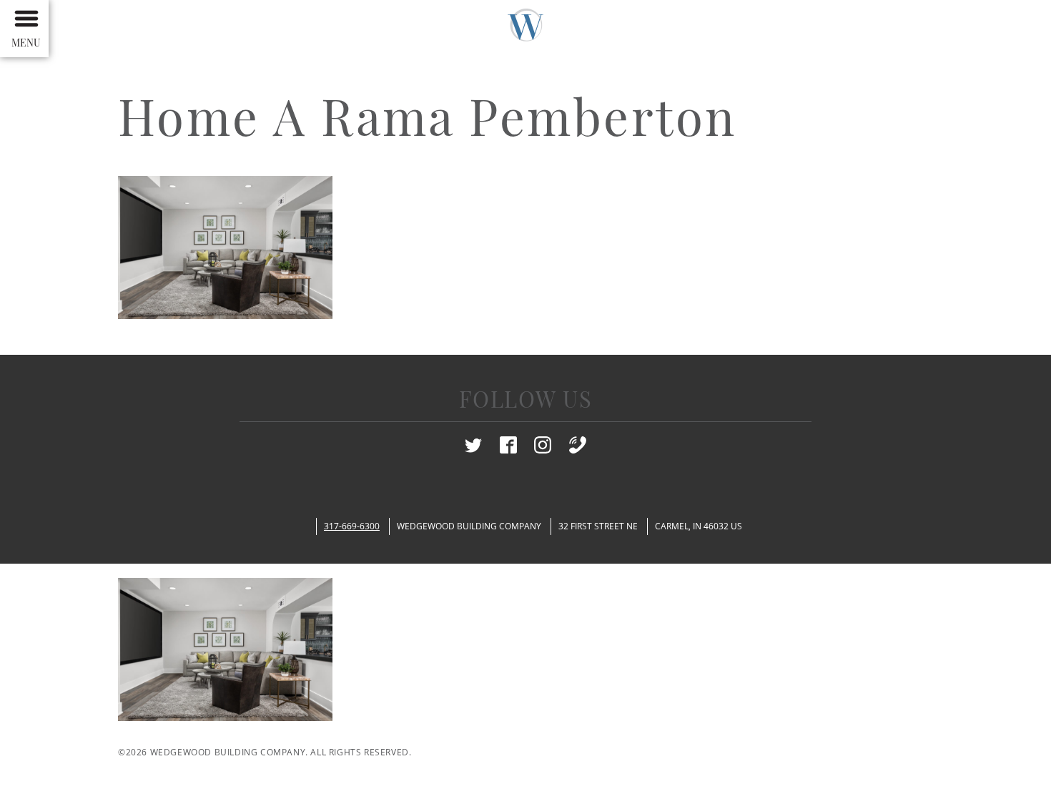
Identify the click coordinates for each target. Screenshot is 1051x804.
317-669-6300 (352, 526)
